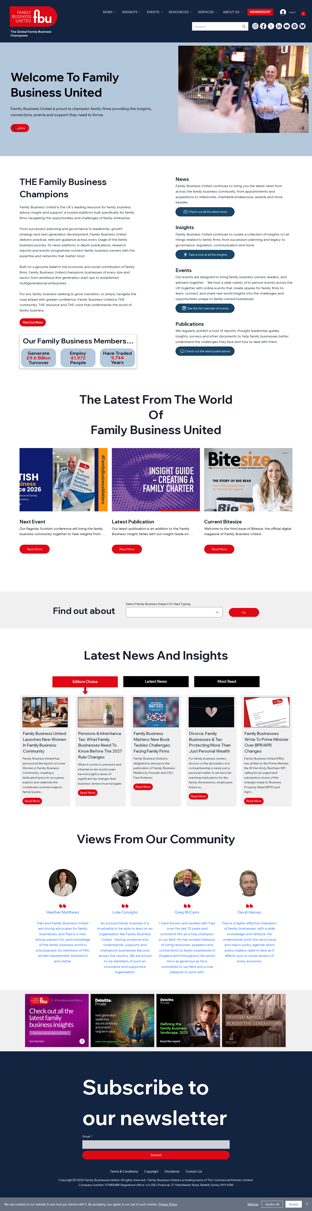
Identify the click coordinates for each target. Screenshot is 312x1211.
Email (87, 1136)
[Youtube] (287, 26)
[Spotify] (294, 26)
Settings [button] (252, 1204)
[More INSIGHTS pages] (140, 12)
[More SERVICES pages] (216, 12)
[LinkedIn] (279, 26)
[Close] (306, 1204)
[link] (303, 13)
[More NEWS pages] (115, 12)
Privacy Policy (168, 1204)
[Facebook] (263, 26)
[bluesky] (302, 26)
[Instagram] (255, 26)
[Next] (301, 128)
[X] (271, 26)
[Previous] (16, 128)
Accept (293, 1204)
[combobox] (174, 612)
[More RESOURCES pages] (191, 12)
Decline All (272, 1204)
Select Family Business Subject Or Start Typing (158, 603)
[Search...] (243, 26)
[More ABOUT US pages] (242, 12)
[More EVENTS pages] (162, 12)
